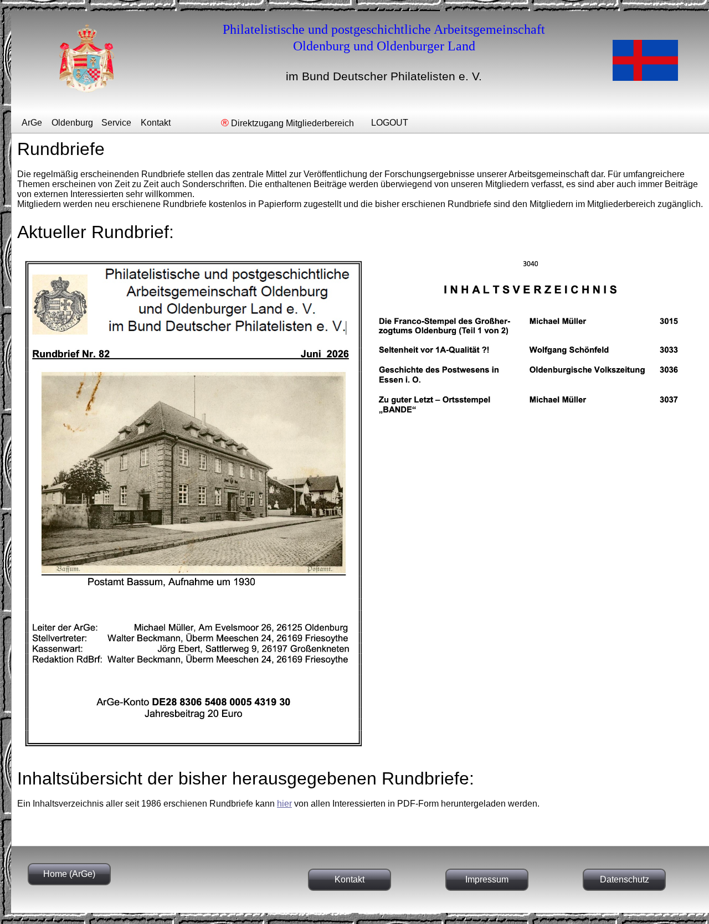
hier (284, 803)
